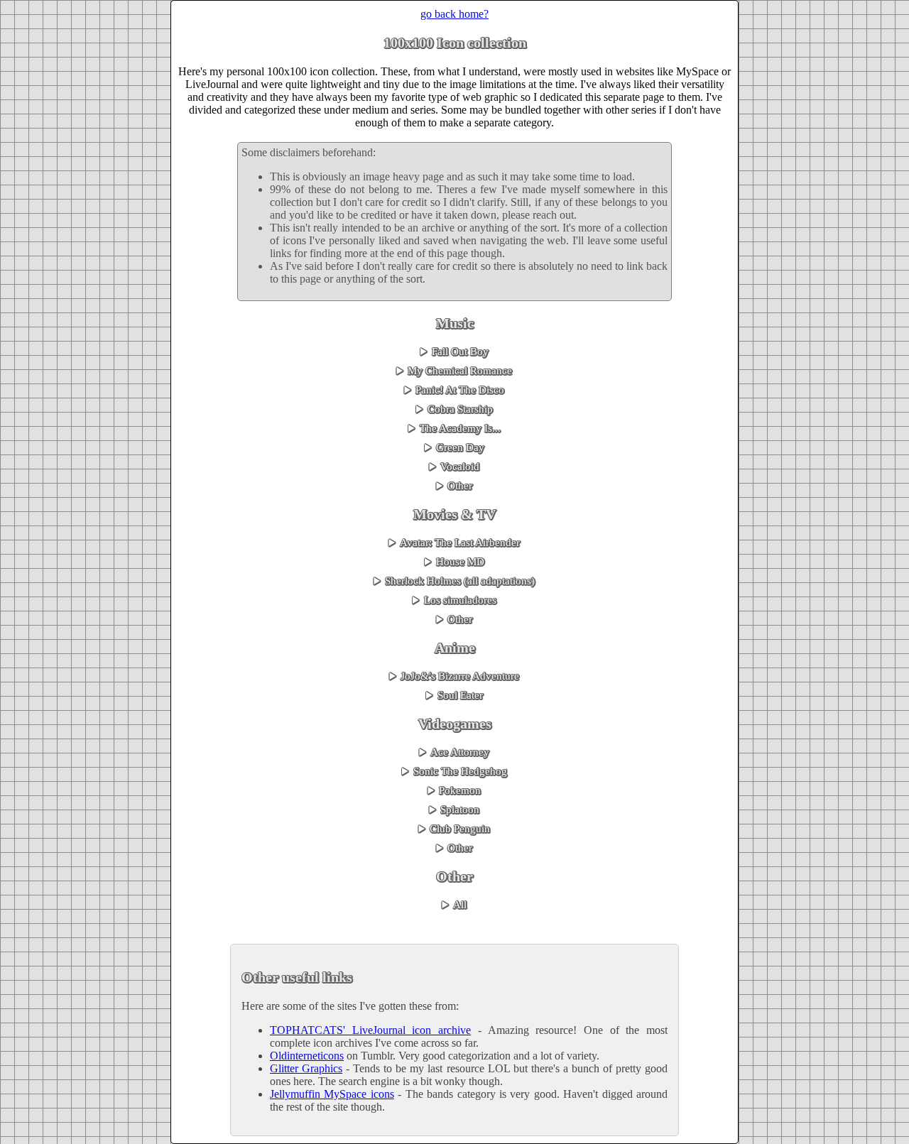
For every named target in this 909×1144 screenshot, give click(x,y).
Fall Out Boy (460, 351)
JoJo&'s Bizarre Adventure (460, 676)
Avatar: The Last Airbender (460, 542)
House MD (460, 561)
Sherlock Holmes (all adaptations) (460, 581)
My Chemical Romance (460, 370)
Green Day (460, 447)
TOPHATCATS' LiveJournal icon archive (370, 1030)
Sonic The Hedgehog (460, 771)
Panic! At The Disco (459, 390)
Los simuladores (460, 600)
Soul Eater (460, 695)
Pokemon (460, 790)
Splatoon (459, 809)
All (460, 904)
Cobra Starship (460, 409)
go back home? (454, 14)
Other (459, 485)
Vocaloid (459, 466)
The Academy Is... (460, 428)
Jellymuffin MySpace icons (332, 1094)
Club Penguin (460, 828)
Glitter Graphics (306, 1068)
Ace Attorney (459, 752)
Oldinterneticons (307, 1056)
